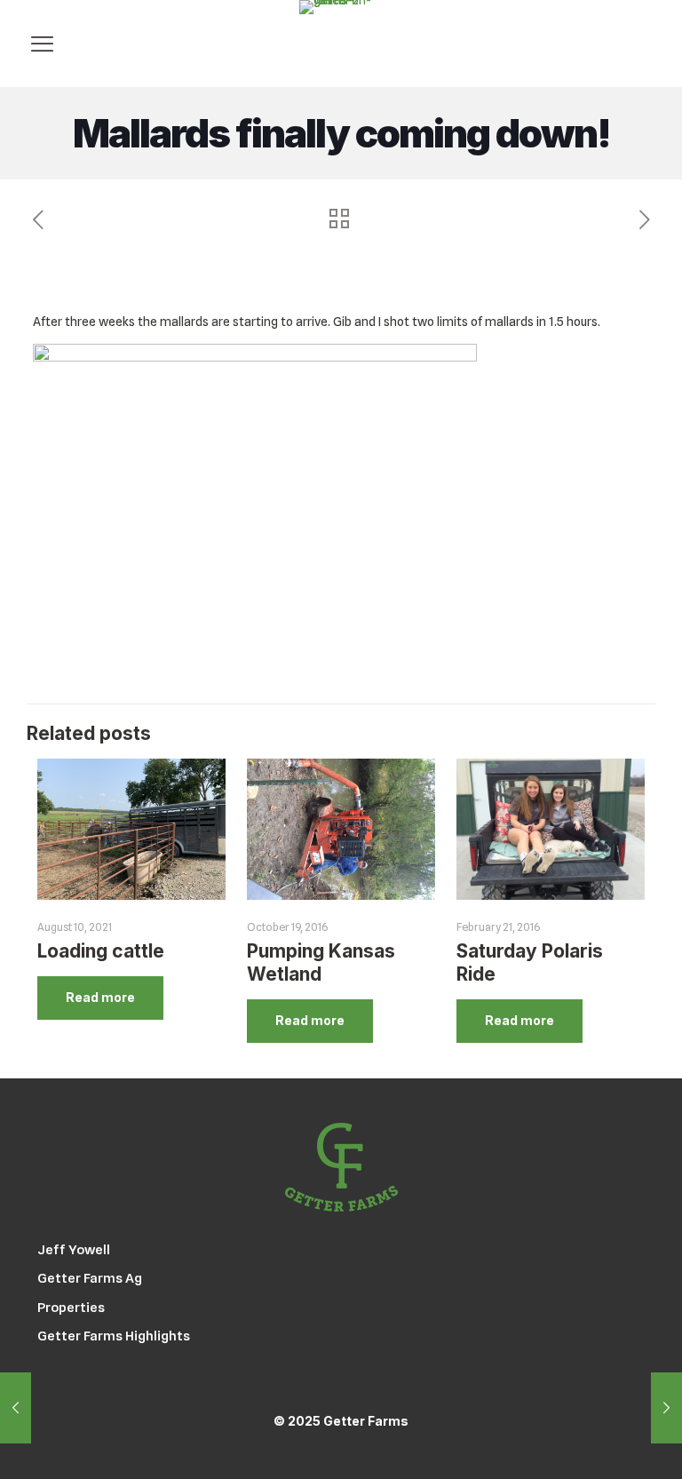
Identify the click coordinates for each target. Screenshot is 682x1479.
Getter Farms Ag (89, 1278)
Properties (71, 1308)
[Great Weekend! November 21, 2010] (666, 1407)
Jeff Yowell (73, 1250)
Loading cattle (100, 951)
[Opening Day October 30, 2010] (15, 1407)
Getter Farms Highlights (113, 1336)
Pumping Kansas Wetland (321, 962)
